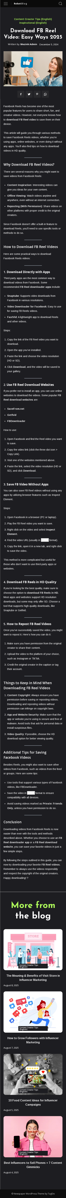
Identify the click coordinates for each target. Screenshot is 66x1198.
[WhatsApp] (45, 94)
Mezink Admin (28, 44)
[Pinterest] (37, 94)
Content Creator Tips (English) (33, 19)
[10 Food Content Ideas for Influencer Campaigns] (33, 1074)
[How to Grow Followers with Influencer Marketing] (33, 1012)
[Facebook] (20, 94)
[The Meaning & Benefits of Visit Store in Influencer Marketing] (33, 949)
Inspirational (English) (33, 22)
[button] (60, 3)
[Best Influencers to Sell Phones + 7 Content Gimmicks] (33, 1136)
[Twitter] (29, 94)
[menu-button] (5, 3)
